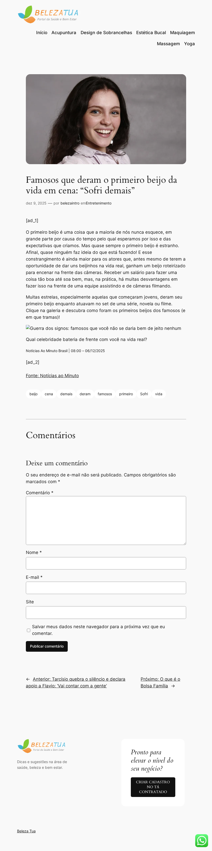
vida (158, 394)
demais (66, 394)
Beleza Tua (26, 831)
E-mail (34, 577)
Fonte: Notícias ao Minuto (52, 375)
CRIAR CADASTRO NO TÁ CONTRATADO (153, 787)
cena (49, 394)
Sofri (144, 394)
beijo (33, 394)
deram (85, 394)
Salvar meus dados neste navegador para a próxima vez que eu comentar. (98, 630)
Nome (34, 552)
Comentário (40, 492)
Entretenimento (98, 203)
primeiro (126, 394)
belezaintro (69, 203)
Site (30, 601)
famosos (105, 394)
